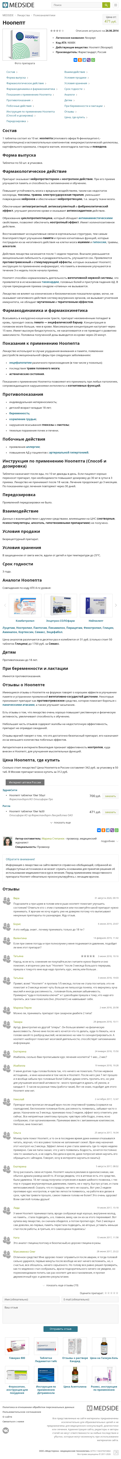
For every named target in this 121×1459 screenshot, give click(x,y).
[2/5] (54, 30)
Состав (10, 72)
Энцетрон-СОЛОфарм (60, 620)
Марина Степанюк (53, 838)
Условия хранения (75, 83)
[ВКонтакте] (75, 60)
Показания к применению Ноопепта (29, 94)
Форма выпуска (16, 77)
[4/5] (60, 30)
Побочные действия (19, 106)
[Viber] (89, 60)
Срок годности (73, 89)
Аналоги (69, 94)
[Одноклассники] (80, 60)
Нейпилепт (96, 620)
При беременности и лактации (83, 106)
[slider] (88, 956)
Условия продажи (75, 77)
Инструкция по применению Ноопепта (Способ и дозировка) (30, 113)
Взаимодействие (74, 72)
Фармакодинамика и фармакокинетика (30, 89)
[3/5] (57, 30)
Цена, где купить (74, 117)
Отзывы (69, 111)
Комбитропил (25, 620)
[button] (116, 605)
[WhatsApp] (93, 60)
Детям (68, 100)
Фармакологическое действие (25, 83)
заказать (110, 796)
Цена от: (110, 19)
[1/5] (51, 30)
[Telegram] (84, 60)
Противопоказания (18, 100)
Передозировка (16, 121)
